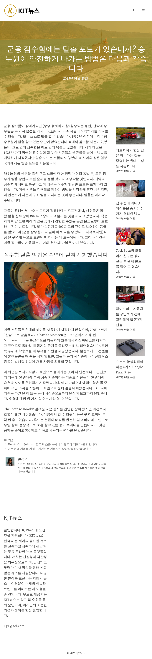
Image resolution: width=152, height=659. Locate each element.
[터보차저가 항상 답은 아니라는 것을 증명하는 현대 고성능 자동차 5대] (130, 141)
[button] (133, 10)
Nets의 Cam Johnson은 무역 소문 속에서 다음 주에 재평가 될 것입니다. (53, 444)
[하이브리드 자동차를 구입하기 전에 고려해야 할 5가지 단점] (130, 300)
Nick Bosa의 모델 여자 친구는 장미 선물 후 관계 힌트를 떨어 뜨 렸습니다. (129, 261)
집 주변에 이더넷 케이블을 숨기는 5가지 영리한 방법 (129, 208)
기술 (11, 440)
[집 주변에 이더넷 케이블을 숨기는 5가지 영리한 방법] (130, 194)
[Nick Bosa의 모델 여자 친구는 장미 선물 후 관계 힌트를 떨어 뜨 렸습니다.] (130, 242)
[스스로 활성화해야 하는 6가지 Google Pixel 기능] (130, 353)
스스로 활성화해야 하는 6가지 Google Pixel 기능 (129, 367)
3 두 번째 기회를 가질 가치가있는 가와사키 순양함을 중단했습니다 (49, 449)
